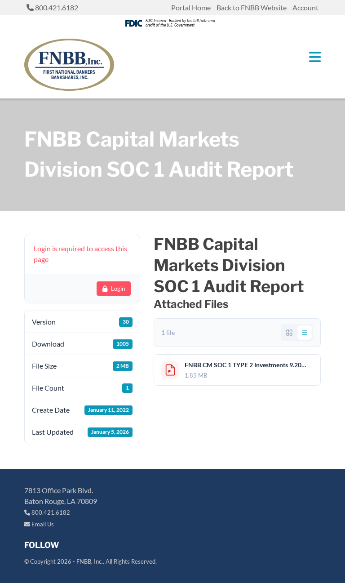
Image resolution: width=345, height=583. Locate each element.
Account (305, 7)
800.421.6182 (56, 7)
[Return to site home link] (69, 65)
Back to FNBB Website (252, 7)
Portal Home (191, 7)
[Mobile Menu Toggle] (315, 57)
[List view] (304, 332)
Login (118, 288)
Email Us (42, 524)
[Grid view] (289, 332)
